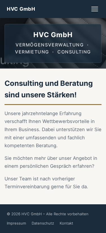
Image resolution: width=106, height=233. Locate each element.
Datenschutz (43, 223)
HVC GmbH (21, 9)
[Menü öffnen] (94, 9)
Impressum (16, 223)
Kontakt (66, 223)
